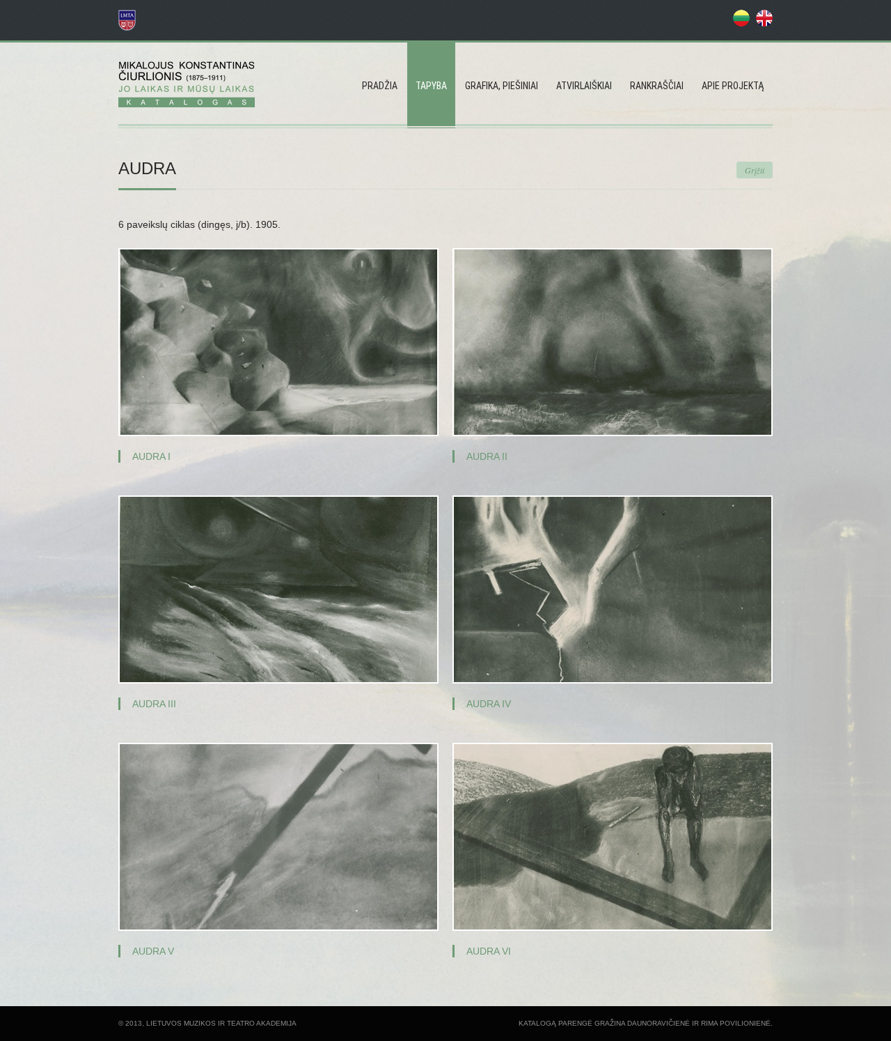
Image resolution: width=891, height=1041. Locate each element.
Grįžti (754, 170)
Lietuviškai (741, 18)
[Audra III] (278, 589)
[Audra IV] (612, 589)
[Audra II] (612, 342)
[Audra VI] (612, 837)
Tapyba (431, 85)
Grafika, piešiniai (501, 85)
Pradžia (379, 85)
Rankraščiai (657, 85)
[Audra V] (278, 837)
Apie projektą (733, 85)
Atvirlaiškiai (584, 85)
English (764, 18)
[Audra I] (278, 342)
